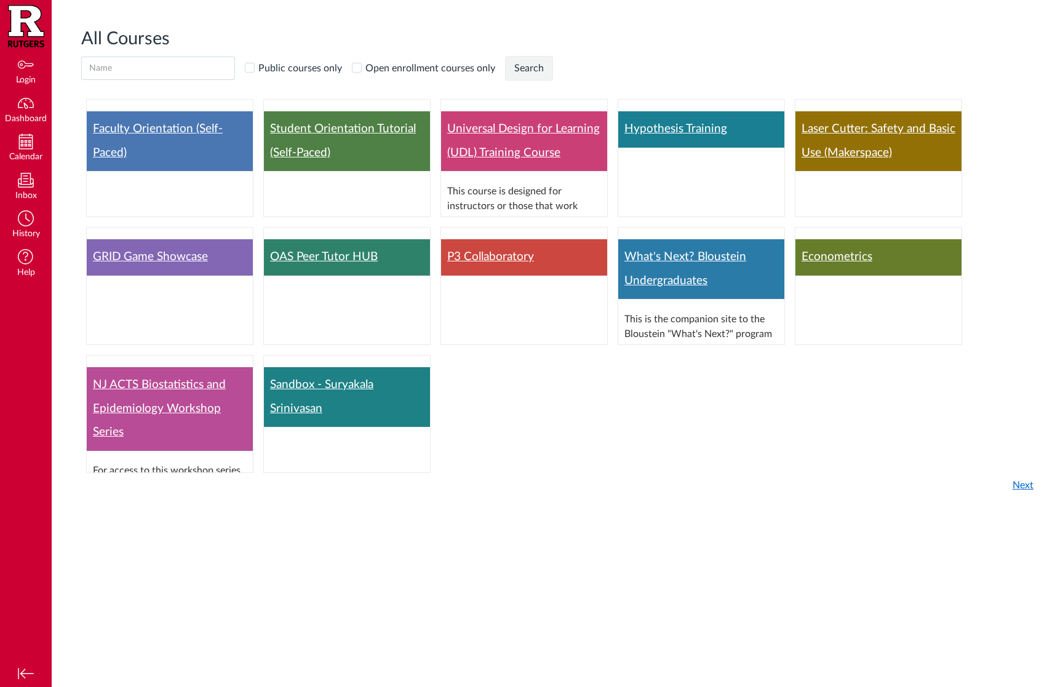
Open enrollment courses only (430, 68)
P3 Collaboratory (490, 257)
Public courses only (300, 68)
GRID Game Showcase (150, 257)
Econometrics (837, 257)
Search (529, 68)
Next (1023, 485)
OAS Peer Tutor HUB (324, 257)
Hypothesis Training (675, 129)
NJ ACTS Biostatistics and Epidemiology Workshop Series (159, 408)
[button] (26, 225)
